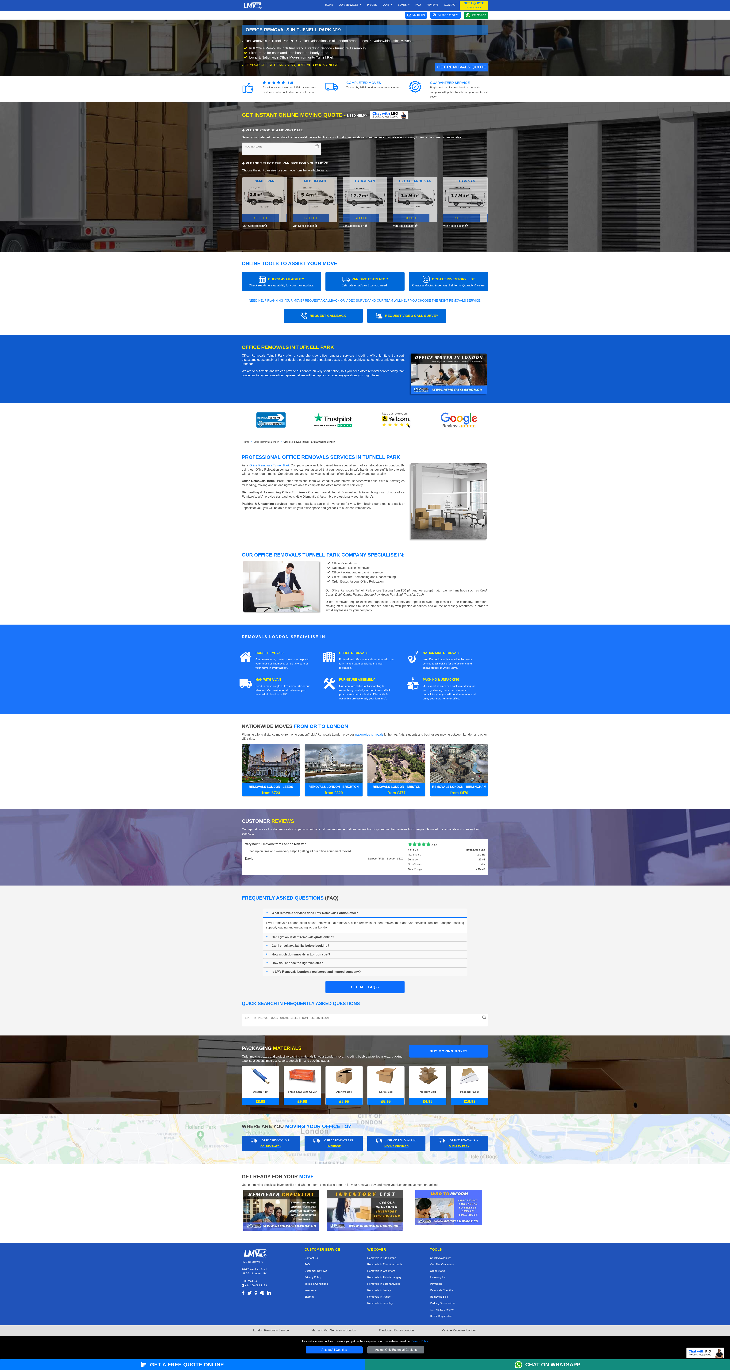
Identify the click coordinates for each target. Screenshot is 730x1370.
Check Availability (440, 1257)
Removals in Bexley (379, 1290)
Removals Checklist (442, 1290)
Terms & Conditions (316, 1283)
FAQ (307, 1264)
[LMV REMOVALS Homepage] (253, 5)
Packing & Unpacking (441, 679)
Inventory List (438, 1277)
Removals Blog (439, 1296)
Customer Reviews (316, 1270)
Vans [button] (386, 4)
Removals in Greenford (381, 1270)
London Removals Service (271, 1330)
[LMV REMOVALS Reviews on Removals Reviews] (271, 420)
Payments (436, 1283)
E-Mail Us (250, 1280)
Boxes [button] (402, 4)
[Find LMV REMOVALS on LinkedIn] (269, 1293)
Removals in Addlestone (381, 1257)
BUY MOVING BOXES (449, 1051)
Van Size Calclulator (442, 1264)
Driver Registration (441, 1316)
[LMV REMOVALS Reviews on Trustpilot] (334, 420)
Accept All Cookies (334, 1349)
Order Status (437, 1270)
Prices (372, 4)
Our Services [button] (349, 4)
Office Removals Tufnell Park (269, 465)
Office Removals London (266, 442)
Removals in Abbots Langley (384, 1277)
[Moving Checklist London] (281, 1210)
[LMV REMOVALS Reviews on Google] (459, 420)
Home (329, 4)
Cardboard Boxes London (396, 1330)
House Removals (270, 653)
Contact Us (311, 1257)
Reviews (432, 4)
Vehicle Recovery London (459, 1330)
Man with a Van (268, 679)
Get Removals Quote (461, 67)
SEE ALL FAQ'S (365, 987)
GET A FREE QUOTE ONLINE (186, 1365)
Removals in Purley (378, 1296)
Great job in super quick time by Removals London (329, 844)
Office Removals (353, 653)
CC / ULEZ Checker (442, 1309)
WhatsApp (479, 15)
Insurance (311, 1290)
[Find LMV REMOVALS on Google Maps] (256, 1293)
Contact (450, 4)
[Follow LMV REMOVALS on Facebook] (243, 1293)
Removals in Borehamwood (383, 1283)
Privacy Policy (419, 1341)
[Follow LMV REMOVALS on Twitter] (249, 1293)
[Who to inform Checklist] (448, 1207)
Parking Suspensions (442, 1303)
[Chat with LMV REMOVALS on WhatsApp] (520, 1364)
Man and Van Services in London (333, 1330)
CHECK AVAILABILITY (281, 282)
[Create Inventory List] (365, 1210)
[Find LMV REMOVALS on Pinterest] (262, 1293)
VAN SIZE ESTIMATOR (365, 282)
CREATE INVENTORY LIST (448, 282)
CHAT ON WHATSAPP (553, 1365)
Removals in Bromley (380, 1303)
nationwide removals (369, 734)
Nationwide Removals (441, 653)
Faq (418, 4)
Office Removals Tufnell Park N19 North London (309, 442)
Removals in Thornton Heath (384, 1264)
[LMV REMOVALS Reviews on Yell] (396, 420)
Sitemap (309, 1296)
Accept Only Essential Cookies (396, 1349)
